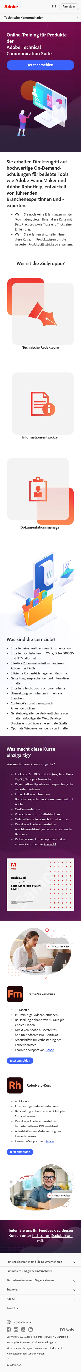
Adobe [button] (11, 1299)
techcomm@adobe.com (52, 1235)
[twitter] (23, 1329)
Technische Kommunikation (24, 18)
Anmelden (69, 6)
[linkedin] (30, 1329)
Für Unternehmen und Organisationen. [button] (30, 1280)
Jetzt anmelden (40, 65)
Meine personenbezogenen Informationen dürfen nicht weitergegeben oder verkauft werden (34, 1351)
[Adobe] (11, 6)
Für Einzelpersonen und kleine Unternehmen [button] (34, 1262)
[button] (54, 6)
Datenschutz (61, 1336)
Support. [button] (12, 1289)
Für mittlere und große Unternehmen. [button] (30, 1271)
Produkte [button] (12, 1308)
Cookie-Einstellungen (43, 1342)
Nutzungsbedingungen (18, 1342)
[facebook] (9, 1329)
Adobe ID (50, 844)
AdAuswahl (16, 1364)
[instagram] (16, 1329)
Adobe (49, 1050)
